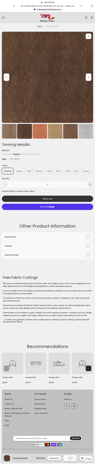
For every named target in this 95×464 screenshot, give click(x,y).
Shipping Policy (40, 408)
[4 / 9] (55, 131)
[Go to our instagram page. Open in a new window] (74, 406)
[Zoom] (88, 36)
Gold (29, 171)
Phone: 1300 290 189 (13, 408)
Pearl (49, 171)
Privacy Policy (40, 399)
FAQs (7, 425)
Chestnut (7, 171)
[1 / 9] (9, 131)
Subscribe (75, 438)
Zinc (76, 171)
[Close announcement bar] (91, 6)
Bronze (86, 171)
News (7, 420)
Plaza (58, 171)
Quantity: (6, 178)
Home (39, 26)
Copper (19, 171)
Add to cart (47, 199)
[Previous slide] (14, 6)
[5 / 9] (70, 131)
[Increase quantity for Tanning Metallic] (90, 184)
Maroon (39, 171)
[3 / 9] (39, 131)
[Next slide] (80, 6)
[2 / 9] (24, 131)
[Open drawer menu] (3, 17)
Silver (67, 171)
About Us (8, 399)
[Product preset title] (12, 363)
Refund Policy (40, 404)
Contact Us (9, 404)
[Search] (86, 17)
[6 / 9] (85, 131)
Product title (7, 377)
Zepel (4, 159)
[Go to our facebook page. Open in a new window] (67, 406)
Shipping (16, 154)
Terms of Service (41, 413)
